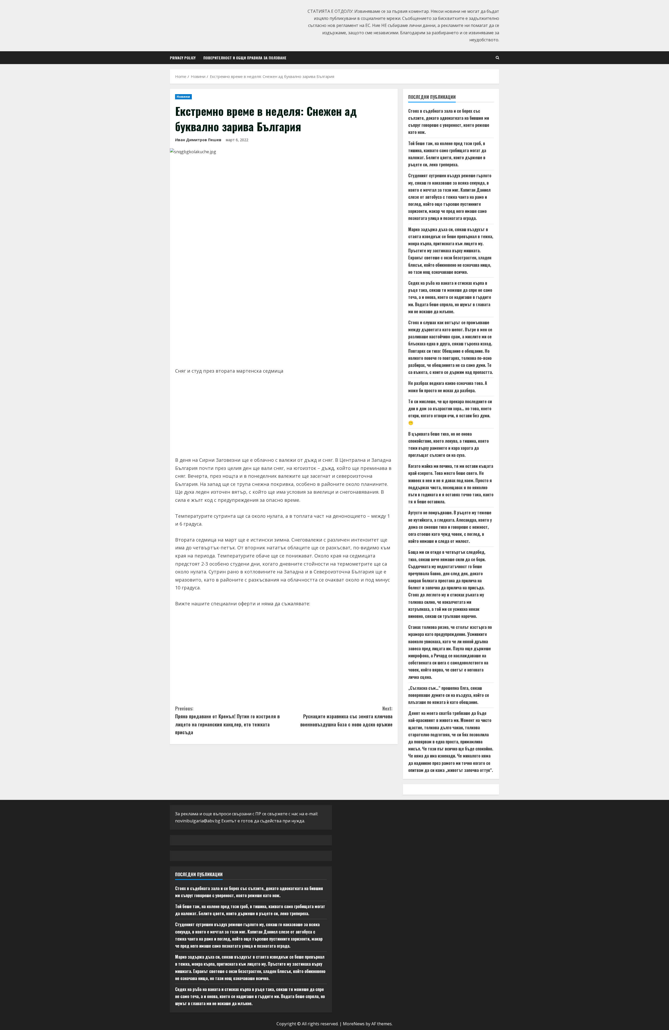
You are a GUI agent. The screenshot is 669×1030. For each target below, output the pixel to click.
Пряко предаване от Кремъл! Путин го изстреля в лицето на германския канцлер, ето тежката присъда (227, 720)
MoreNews (354, 1024)
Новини (183, 96)
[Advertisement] (284, 322)
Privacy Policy (182, 57)
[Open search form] (497, 58)
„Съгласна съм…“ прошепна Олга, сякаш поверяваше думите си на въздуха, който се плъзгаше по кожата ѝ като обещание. (448, 695)
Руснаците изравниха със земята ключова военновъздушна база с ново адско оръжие (346, 716)
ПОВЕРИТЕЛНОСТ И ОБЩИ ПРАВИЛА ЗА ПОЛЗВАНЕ (244, 57)
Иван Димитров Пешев (198, 139)
